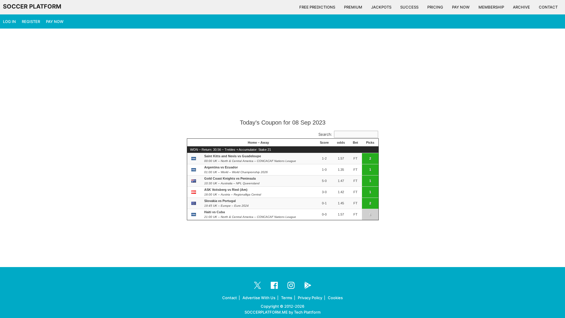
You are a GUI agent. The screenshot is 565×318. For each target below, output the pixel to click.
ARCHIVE (521, 7)
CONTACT (548, 7)
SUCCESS (409, 7)
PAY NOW (461, 7)
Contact (229, 297)
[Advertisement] (282, 74)
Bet (355, 142)
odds (341, 142)
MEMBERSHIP (491, 7)
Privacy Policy (310, 297)
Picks (370, 142)
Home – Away (258, 142)
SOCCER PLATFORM (32, 6)
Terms (286, 297)
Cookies (335, 297)
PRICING (435, 7)
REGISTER (31, 21)
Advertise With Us (258, 297)
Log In (9, 21)
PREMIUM (353, 7)
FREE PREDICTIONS (317, 7)
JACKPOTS (381, 7)
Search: (325, 134)
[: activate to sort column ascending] (194, 143)
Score (324, 142)
